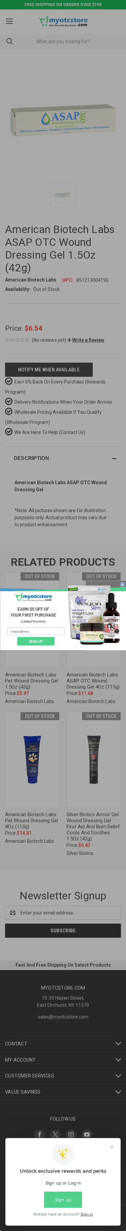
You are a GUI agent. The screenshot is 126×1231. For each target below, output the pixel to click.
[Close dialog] (122, 585)
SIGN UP (36, 641)
